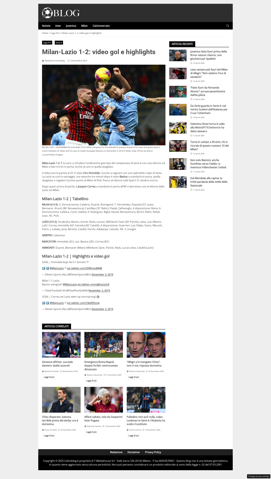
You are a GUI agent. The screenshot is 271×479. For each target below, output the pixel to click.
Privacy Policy (153, 452)
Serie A (59, 42)
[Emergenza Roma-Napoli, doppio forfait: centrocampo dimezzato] (103, 345)
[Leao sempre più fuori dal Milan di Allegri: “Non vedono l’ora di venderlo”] (178, 73)
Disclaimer (134, 452)
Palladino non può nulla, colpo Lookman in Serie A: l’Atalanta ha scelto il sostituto (146, 420)
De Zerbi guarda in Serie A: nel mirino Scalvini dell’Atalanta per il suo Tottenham (209, 109)
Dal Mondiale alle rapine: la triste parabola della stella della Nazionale (208, 181)
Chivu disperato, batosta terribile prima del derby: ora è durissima (60, 420)
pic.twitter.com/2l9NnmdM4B (84, 268)
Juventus (71, 25)
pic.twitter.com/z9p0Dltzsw (83, 303)
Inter (58, 25)
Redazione (116, 452)
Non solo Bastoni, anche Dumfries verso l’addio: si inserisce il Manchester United (208, 163)
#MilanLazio (57, 268)
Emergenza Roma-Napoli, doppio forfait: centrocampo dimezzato (101, 365)
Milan (84, 25)
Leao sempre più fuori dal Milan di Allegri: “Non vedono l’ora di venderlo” (209, 73)
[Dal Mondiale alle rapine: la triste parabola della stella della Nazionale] (178, 182)
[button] (227, 25)
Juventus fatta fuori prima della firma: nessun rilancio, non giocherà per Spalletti (208, 55)
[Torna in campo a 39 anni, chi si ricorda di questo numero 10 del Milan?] (178, 146)
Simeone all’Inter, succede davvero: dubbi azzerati (57, 363)
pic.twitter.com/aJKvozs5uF (93, 284)
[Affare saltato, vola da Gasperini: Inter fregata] (103, 400)
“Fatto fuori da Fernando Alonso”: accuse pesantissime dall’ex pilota (207, 91)
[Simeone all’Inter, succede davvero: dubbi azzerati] (61, 345)
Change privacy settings (258, 476)
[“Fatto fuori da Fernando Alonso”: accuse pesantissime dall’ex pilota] (178, 91)
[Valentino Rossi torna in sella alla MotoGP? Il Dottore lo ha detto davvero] (178, 128)
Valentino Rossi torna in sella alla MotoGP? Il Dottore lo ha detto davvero (207, 127)
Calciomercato (101, 25)
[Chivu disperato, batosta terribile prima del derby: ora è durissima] (61, 400)
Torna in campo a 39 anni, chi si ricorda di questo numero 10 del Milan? (209, 145)
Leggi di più (49, 377)
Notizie (46, 25)
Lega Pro (47, 42)
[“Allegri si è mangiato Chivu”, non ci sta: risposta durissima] (146, 345)
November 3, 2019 (102, 274)
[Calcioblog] (61, 12)
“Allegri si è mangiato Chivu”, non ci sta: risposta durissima (144, 363)
